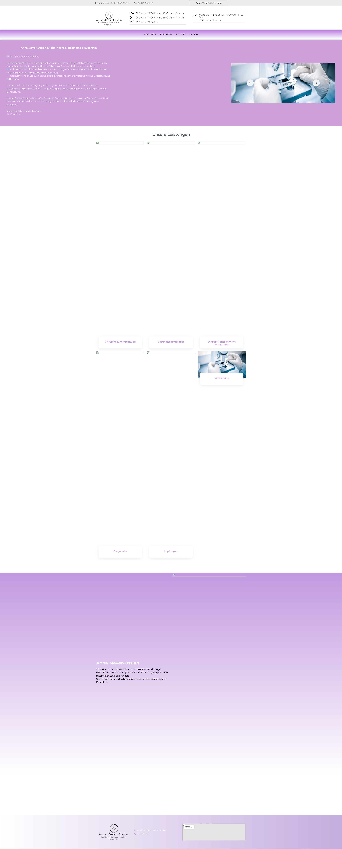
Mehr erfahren (120, 349)
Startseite (150, 34)
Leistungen (166, 34)
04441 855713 (145, 3)
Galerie (194, 34)
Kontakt (181, 34)
